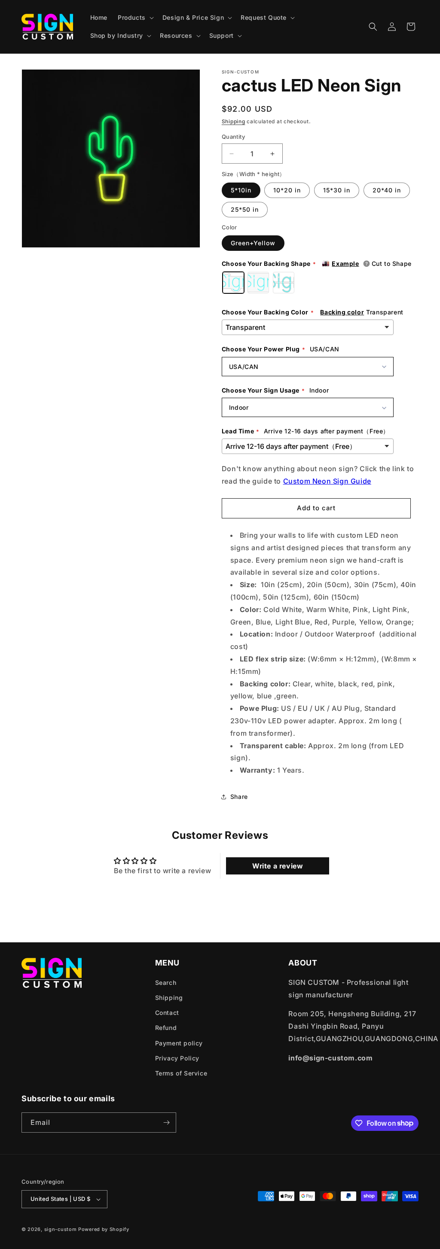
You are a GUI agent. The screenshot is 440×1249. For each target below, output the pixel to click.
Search (166, 982)
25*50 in (245, 209)
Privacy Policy (177, 1058)
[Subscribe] (166, 1122)
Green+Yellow (253, 243)
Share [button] (239, 796)
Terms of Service (181, 1073)
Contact (167, 1012)
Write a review (277, 866)
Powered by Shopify (103, 1229)
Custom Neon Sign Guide (327, 481)
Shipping (233, 121)
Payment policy (179, 1043)
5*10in (241, 190)
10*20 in (287, 190)
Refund (166, 1027)
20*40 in (387, 190)
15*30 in (336, 190)
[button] (135, 18)
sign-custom (60, 1229)
